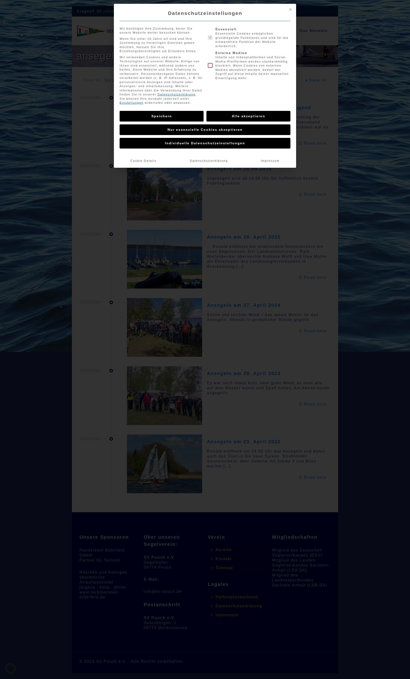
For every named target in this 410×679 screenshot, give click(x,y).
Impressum (270, 161)
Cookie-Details (143, 161)
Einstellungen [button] (132, 102)
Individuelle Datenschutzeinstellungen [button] (205, 143)
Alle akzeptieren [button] (248, 116)
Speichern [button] (161, 116)
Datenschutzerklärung (177, 94)
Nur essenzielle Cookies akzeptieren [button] (205, 129)
